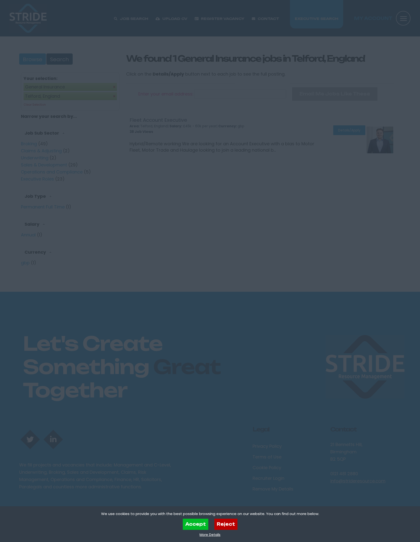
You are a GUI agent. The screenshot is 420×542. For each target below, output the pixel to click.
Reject (226, 524)
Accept (195, 524)
